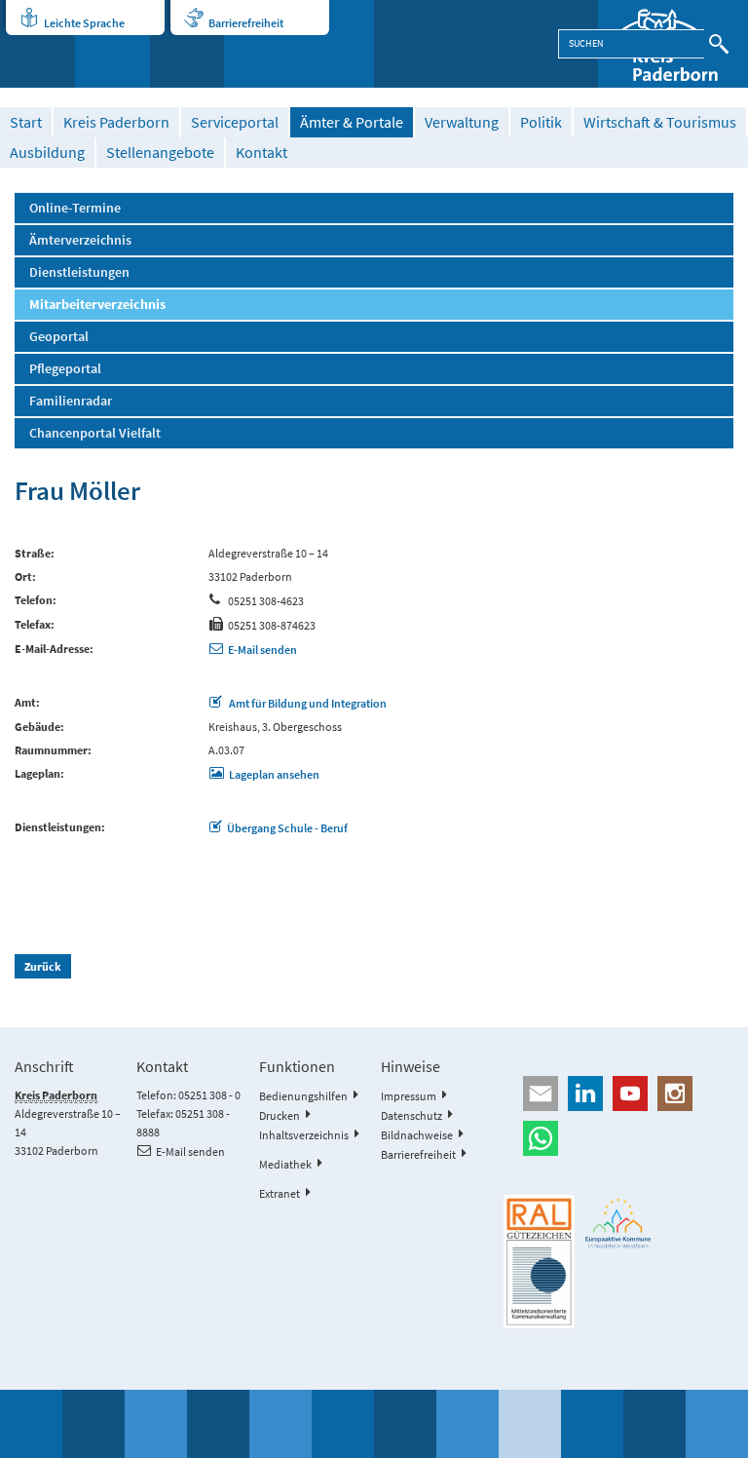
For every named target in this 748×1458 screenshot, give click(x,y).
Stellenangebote (160, 152)
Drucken (279, 1115)
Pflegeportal (65, 368)
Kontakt (261, 152)
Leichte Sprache (84, 23)
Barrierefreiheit (245, 23)
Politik (541, 122)
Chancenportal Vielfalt (95, 432)
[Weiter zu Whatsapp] (618, 1138)
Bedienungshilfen (303, 1096)
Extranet (279, 1193)
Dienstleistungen (79, 272)
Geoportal (59, 336)
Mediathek (285, 1164)
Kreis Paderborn (116, 122)
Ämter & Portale (351, 122)
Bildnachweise (417, 1135)
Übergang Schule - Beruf (287, 828)
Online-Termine (75, 207)
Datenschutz (411, 1115)
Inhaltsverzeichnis (304, 1135)
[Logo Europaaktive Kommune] (618, 1223)
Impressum (408, 1096)
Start (26, 122)
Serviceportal (235, 122)
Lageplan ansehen (274, 774)
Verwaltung (462, 122)
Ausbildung (47, 152)
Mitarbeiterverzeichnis (97, 304)
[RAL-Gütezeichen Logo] (539, 1262)
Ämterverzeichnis (80, 240)
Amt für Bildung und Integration (307, 703)
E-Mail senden (262, 649)
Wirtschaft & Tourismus (659, 122)
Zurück (42, 966)
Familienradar (70, 400)
